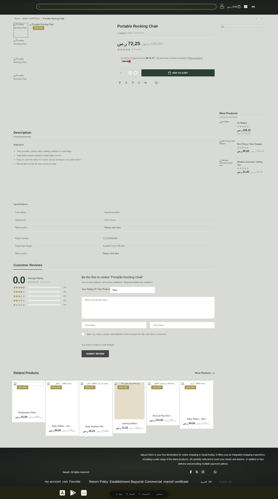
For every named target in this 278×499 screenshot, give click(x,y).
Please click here (113, 227)
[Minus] (130, 73)
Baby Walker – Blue (196, 419)
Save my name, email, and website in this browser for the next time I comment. (127, 334)
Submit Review (95, 353)
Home (17, 18)
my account (53, 481)
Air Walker (242, 123)
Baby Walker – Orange (62, 426)
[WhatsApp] (139, 82)
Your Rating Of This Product (96, 289)
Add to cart (180, 73)
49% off (90, 387)
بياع (120, 494)
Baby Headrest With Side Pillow (100, 426)
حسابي (159, 494)
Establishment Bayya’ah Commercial (136, 481)
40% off (123, 387)
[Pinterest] (132, 82)
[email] (209, 472)
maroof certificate (175, 481)
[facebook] (191, 472)
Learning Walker (129, 423)
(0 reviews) (137, 49)
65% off (23, 387)
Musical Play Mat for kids (165, 416)
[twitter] (197, 472)
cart (65, 481)
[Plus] (135, 73)
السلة (132, 494)
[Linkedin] (145, 82)
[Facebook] (119, 82)
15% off (157, 387)
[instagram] (203, 472)
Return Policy (98, 481)
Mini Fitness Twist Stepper (249, 144)
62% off (38, 28)
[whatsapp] (215, 472)
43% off (56, 387)
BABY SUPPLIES (31, 18)
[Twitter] (126, 82)
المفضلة (145, 494)
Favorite (74, 481)
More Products (203, 373)
